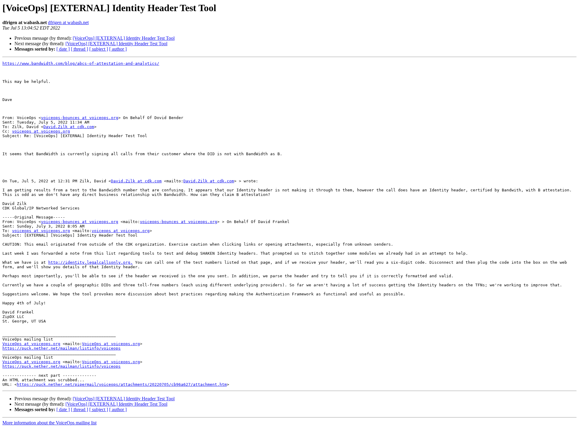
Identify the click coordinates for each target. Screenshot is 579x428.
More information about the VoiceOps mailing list (49, 422)
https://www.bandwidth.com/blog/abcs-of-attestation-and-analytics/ (80, 63)
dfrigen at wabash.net (68, 22)
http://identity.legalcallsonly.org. (90, 262)
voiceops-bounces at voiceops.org (79, 117)
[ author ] (118, 49)
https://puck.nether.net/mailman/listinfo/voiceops (61, 348)
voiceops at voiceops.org (41, 131)
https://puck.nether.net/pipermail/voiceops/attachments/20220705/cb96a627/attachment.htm (122, 384)
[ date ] (63, 49)
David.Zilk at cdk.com (68, 126)
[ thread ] (79, 49)
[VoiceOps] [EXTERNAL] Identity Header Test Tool (124, 38)
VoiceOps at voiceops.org (31, 343)
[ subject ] (98, 49)
